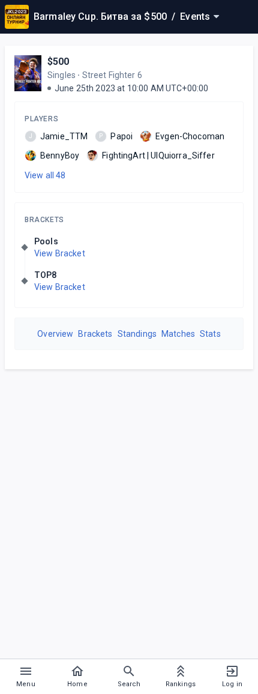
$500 (58, 61)
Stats (210, 334)
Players (41, 119)
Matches (178, 334)
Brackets (44, 220)
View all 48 (45, 175)
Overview (55, 334)
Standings (137, 334)
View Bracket (59, 253)
